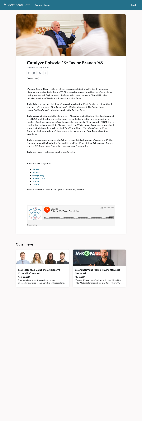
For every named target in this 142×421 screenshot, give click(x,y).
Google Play (38, 175)
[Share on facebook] (29, 73)
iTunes (35, 169)
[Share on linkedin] (34, 73)
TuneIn (35, 184)
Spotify (36, 172)
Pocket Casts (38, 178)
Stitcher (36, 181)
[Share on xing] (45, 73)
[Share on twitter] (40, 73)
